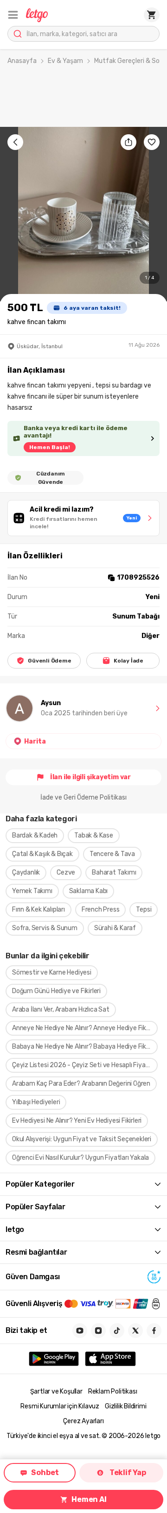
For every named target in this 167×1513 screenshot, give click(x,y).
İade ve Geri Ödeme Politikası (83, 797)
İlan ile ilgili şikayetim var (90, 777)
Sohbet (45, 1472)
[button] (13, 14)
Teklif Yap (127, 1472)
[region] (83, 214)
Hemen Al (88, 1499)
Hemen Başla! (49, 447)
